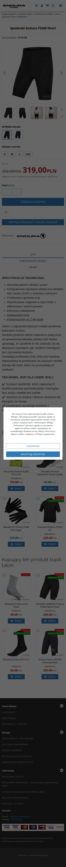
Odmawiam (33, 446)
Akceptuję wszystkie (33, 454)
